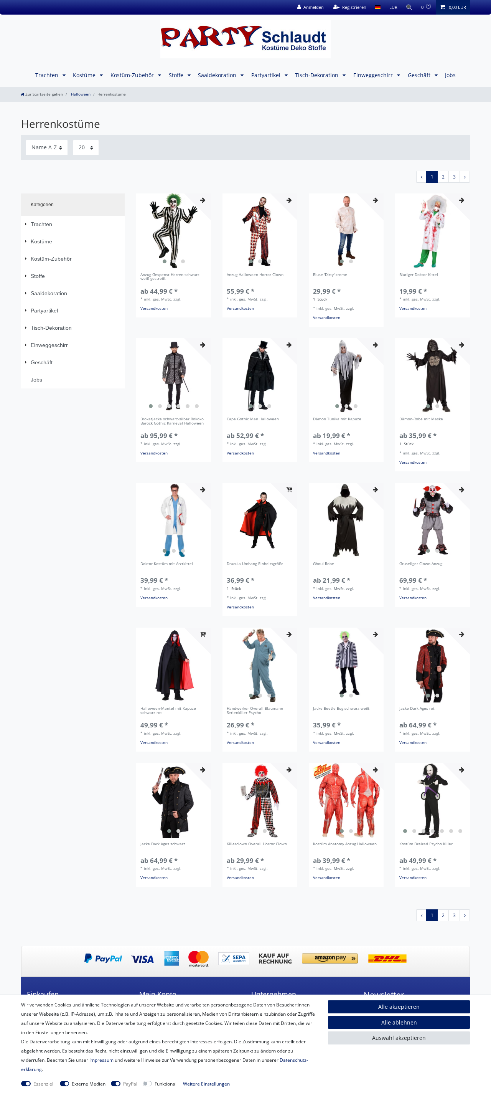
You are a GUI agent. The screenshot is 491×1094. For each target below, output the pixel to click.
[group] (173, 230)
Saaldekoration (218, 75)
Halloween (80, 94)
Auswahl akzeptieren (399, 1037)
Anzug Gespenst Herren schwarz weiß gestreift (169, 277)
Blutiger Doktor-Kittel (418, 275)
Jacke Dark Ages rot (417, 709)
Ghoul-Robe (323, 564)
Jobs (450, 75)
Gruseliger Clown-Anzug (420, 564)
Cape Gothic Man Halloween (253, 419)
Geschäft (420, 75)
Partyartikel (266, 75)
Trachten (47, 75)
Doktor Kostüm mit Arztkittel (166, 564)
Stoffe (177, 75)
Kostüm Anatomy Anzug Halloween (345, 844)
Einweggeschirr (373, 75)
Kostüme (85, 75)
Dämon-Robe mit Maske (421, 419)
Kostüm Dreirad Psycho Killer (426, 844)
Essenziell (43, 1084)
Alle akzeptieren (399, 1006)
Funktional (165, 1084)
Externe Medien (88, 1084)
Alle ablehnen (399, 1022)
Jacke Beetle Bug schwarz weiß (341, 709)
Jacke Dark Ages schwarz (162, 844)
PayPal (130, 1084)
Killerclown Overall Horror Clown (257, 844)
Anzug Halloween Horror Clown (255, 275)
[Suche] (409, 7)
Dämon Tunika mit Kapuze (337, 419)
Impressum (101, 1060)
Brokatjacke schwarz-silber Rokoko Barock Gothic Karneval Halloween (172, 421)
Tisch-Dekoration (317, 75)
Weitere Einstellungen (206, 1084)
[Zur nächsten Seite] (465, 177)
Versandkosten (154, 308)
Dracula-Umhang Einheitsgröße (255, 564)
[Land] (378, 7)
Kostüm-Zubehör (132, 75)
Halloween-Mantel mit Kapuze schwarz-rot (168, 711)
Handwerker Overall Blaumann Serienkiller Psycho (255, 711)
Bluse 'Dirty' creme (330, 275)
